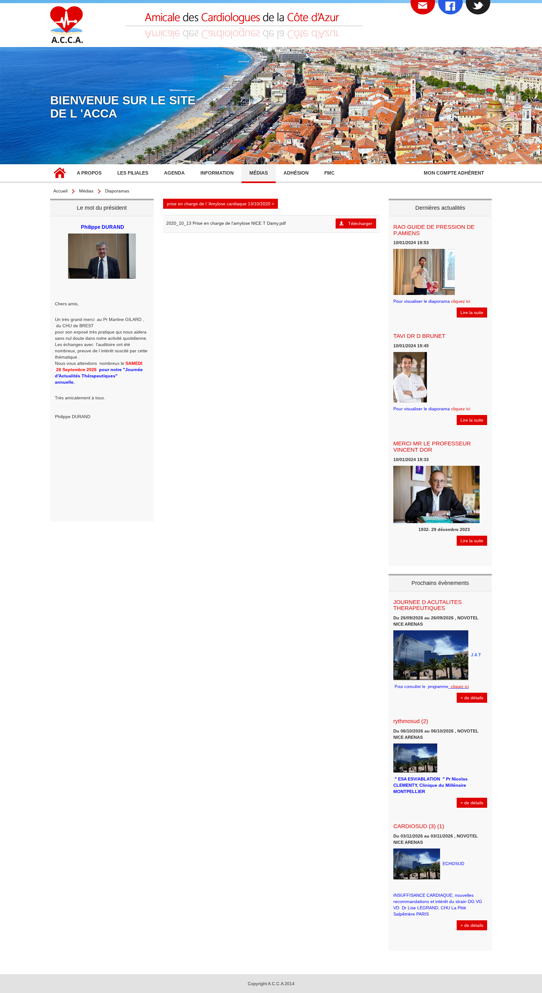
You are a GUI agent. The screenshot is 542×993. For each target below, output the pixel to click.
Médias (86, 190)
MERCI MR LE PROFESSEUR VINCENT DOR (432, 446)
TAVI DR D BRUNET (419, 336)
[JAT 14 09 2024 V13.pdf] (448, 686)
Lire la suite (471, 312)
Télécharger (360, 223)
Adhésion (296, 173)
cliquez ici (460, 301)
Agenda (174, 173)
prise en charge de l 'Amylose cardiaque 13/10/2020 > (220, 203)
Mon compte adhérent (454, 173)
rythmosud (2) (410, 721)
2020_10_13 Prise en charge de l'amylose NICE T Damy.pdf (226, 223)
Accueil (59, 173)
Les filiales (132, 173)
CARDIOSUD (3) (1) (418, 826)
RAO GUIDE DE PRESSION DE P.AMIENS (434, 230)
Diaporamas (117, 190)
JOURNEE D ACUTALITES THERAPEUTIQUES (427, 605)
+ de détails (471, 697)
